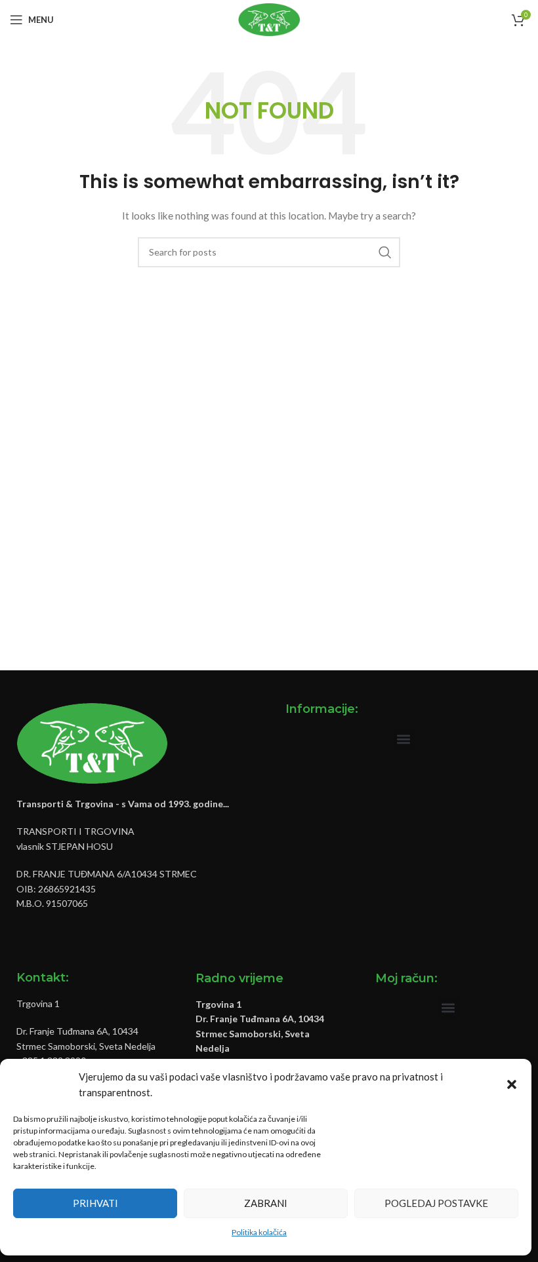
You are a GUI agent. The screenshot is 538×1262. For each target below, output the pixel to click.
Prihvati (95, 1203)
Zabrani (265, 1203)
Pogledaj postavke (436, 1203)
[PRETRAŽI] (385, 252)
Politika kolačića (259, 1232)
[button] (511, 1084)
